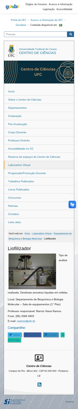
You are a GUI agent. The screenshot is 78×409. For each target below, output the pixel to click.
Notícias (13, 205)
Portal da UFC (18, 20)
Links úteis (14, 222)
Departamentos (17, 107)
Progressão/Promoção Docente (27, 173)
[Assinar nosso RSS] (39, 384)
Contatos (13, 214)
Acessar (70, 402)
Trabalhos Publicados (21, 181)
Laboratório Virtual (19, 164)
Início (11, 91)
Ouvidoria (21, 25)
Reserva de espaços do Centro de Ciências (34, 156)
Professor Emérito (19, 140)
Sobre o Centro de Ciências (24, 99)
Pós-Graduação (17, 124)
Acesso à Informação (60, 4)
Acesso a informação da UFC (46, 20)
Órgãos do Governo (36, 4)
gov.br (12, 6)
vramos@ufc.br (26, 321)
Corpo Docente (17, 132)
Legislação (49, 9)
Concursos (14, 197)
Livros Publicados (18, 189)
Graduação (15, 115)
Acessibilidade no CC (21, 148)
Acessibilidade (64, 9)
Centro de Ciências (37, 53)
